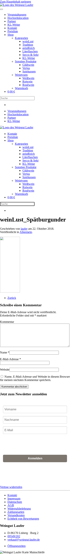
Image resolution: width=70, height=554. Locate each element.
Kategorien (21, 38)
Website (4, 369)
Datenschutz (14, 501)
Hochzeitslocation (18, 18)
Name (4, 352)
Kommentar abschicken (14, 386)
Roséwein (28, 84)
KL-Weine (13, 24)
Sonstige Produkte (25, 61)
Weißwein (28, 78)
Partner (11, 21)
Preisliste (12, 31)
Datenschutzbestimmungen (30, 478)
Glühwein (28, 64)
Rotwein (27, 81)
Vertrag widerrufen (11, 487)
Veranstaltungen (16, 14)
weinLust (27, 41)
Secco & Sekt (30, 54)
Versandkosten (16, 515)
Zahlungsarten (15, 511)
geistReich (28, 48)
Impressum (13, 498)
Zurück (11, 297)
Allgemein (26, 232)
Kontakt (12, 28)
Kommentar (7, 321)
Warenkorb (21, 88)
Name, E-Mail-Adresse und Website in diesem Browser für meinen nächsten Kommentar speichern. (35, 378)
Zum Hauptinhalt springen (15, 1)
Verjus (26, 68)
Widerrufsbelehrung (19, 508)
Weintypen (21, 74)
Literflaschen (30, 51)
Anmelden (35, 458)
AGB (50, 475)
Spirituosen (29, 71)
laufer (24, 228)
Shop (10, 34)
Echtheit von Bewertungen (23, 518)
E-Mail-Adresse (10, 359)
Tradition (27, 44)
